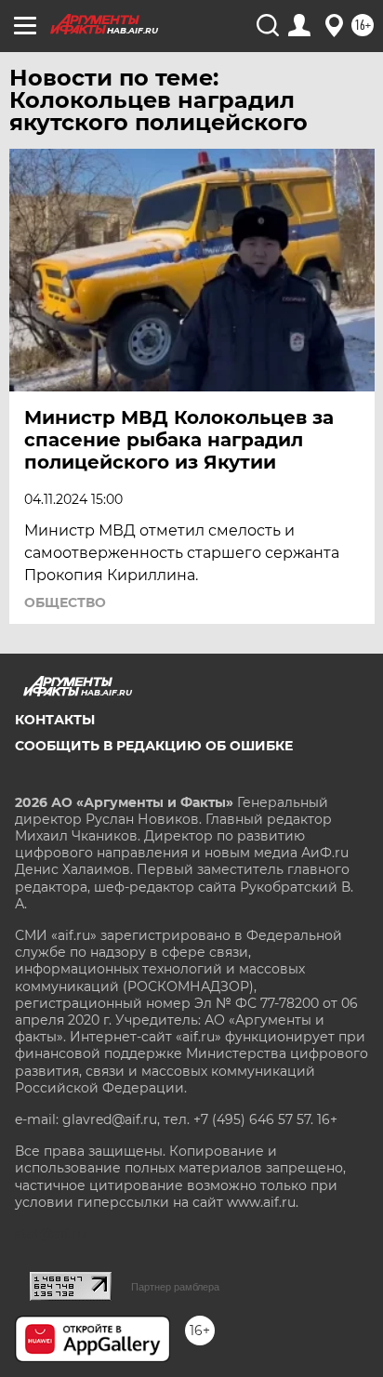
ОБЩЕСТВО (65, 602)
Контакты (55, 719)
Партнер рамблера (175, 1286)
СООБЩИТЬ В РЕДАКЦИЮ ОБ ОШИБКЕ (154, 745)
